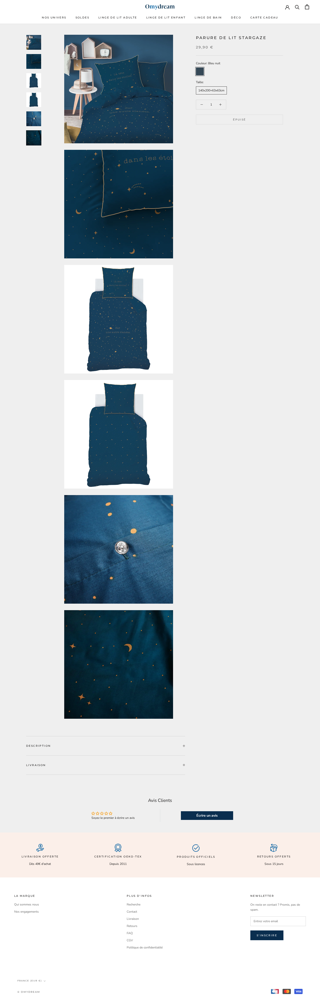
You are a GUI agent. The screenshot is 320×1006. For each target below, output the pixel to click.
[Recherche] (297, 7)
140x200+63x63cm (211, 90)
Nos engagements (26, 912)
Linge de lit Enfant (166, 17)
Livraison (36, 765)
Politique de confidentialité (145, 947)
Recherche (133, 904)
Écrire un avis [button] (207, 815)
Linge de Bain (208, 17)
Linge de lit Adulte (117, 17)
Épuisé (239, 119)
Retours (132, 926)
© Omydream (28, 991)
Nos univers (54, 17)
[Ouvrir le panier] (307, 6)
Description (38, 745)
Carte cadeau (264, 17)
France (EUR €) (29, 980)
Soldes (82, 17)
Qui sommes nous (26, 904)
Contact (132, 912)
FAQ (130, 933)
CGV (130, 940)
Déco (236, 17)
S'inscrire (267, 935)
